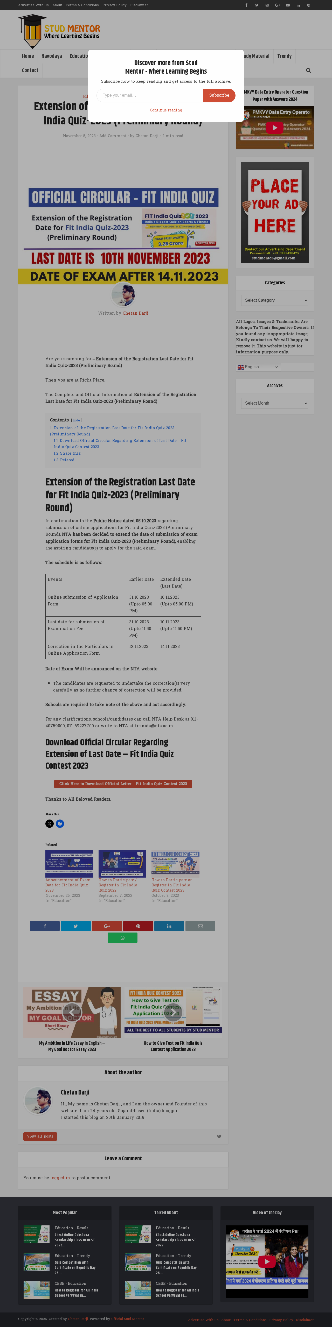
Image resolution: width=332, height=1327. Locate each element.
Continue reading (166, 110)
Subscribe (219, 95)
